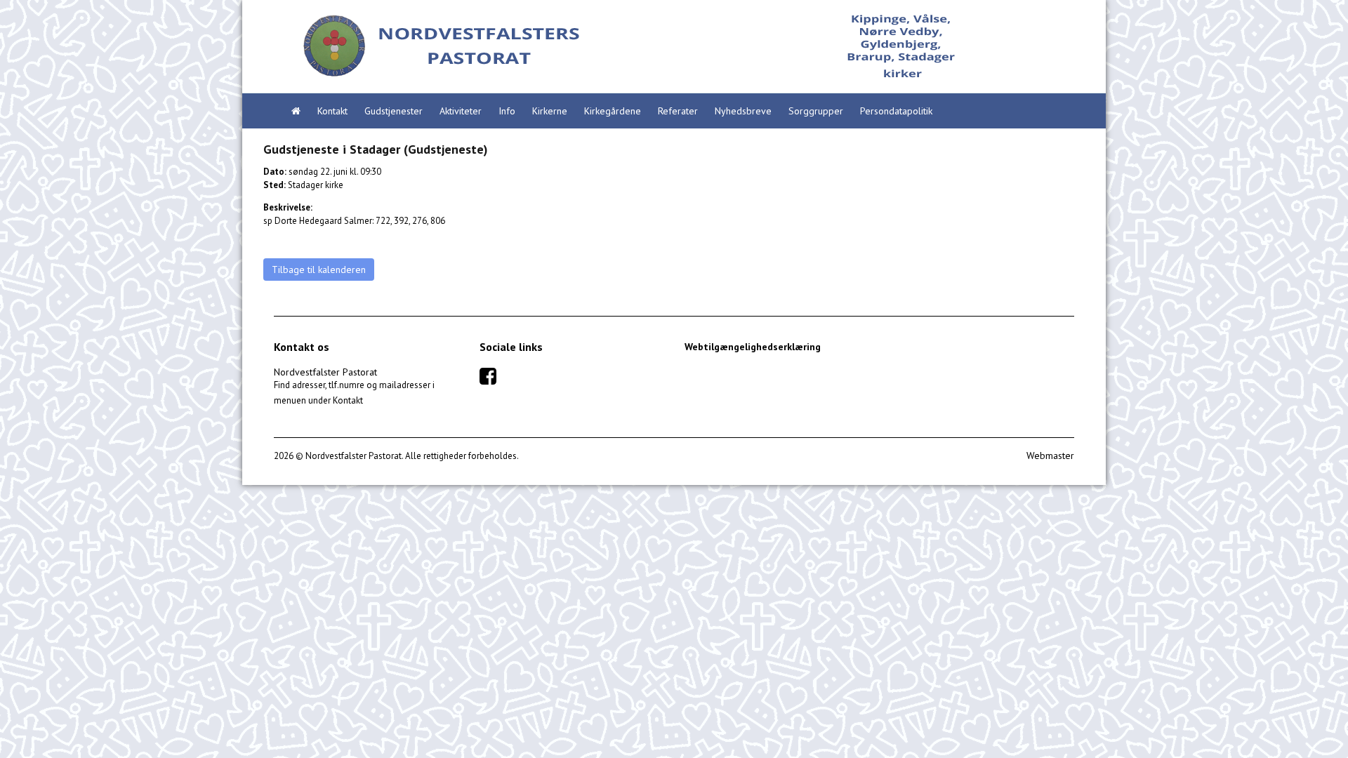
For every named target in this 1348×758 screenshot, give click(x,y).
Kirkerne (549, 111)
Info (506, 111)
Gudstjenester (393, 111)
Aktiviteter (461, 111)
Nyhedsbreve (743, 111)
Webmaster (1050, 455)
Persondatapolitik (896, 111)
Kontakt (332, 111)
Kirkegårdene (612, 111)
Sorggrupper (815, 111)
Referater (678, 111)
